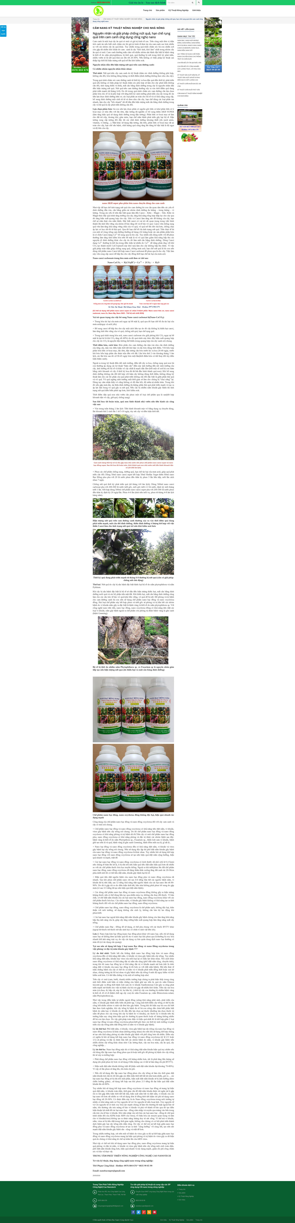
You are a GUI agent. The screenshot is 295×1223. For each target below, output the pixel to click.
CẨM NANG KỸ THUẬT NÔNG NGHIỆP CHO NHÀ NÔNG (122, 19)
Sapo (131, 1220)
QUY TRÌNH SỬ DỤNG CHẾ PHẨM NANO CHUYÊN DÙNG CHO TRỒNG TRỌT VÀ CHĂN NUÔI (189, 56)
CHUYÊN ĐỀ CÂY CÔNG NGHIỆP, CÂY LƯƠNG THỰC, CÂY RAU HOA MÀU (188, 69)
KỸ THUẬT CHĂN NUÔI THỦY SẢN (188, 90)
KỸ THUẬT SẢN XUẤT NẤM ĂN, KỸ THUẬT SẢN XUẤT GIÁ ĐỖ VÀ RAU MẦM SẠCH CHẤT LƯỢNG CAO (188, 77)
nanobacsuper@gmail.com (144, 1206)
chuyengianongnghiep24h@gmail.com (110, 1206)
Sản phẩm (182, 1193)
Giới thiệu (182, 1200)
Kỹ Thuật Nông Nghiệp (186, 1196)
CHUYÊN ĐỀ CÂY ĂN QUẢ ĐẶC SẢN (189, 63)
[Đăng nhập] (199, 2)
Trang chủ (96, 19)
